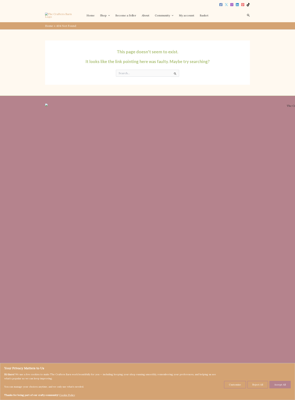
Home (91, 15)
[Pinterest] (242, 4)
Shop (103, 15)
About (145, 15)
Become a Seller (125, 15)
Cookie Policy (67, 395)
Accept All (280, 384)
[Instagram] (232, 4)
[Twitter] (226, 4)
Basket (204, 15)
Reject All (257, 384)
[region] (147, 381)
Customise (235, 384)
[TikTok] (248, 4)
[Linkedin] (237, 4)
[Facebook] (221, 4)
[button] (108, 15)
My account (186, 15)
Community (162, 15)
